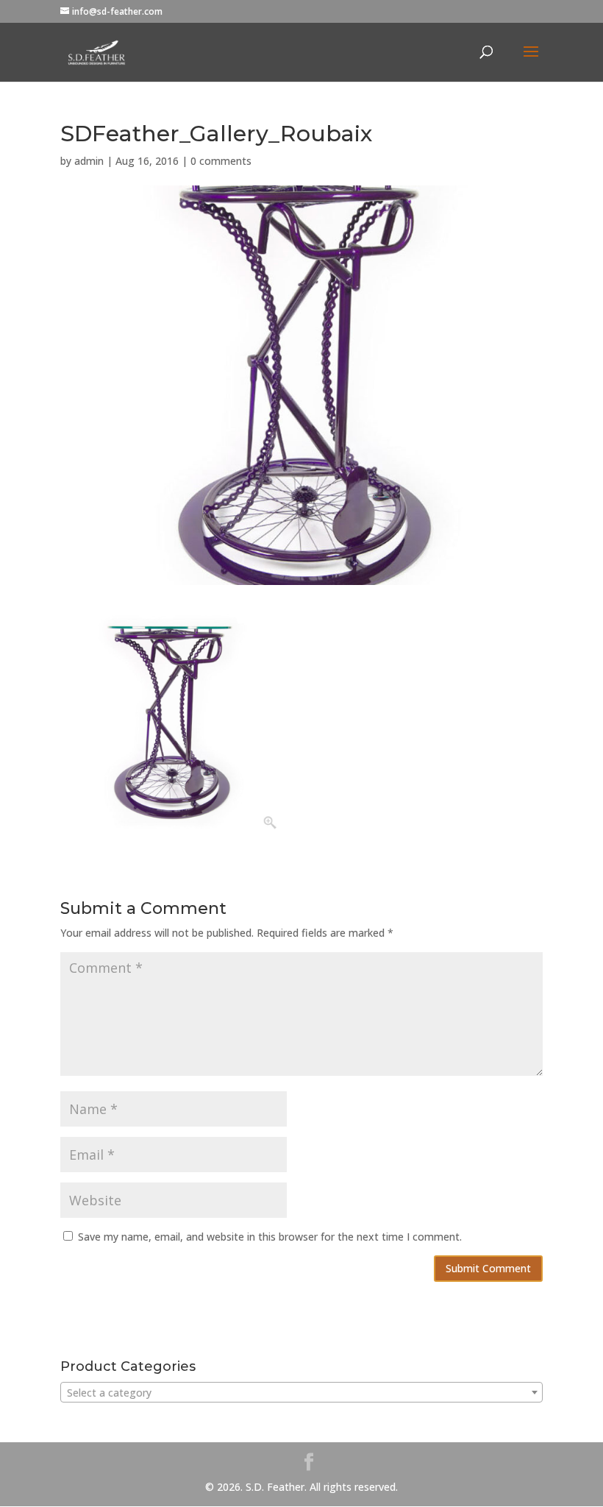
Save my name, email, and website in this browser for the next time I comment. (270, 1237)
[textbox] (301, 1393)
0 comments (220, 161)
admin (89, 161)
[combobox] (301, 1392)
